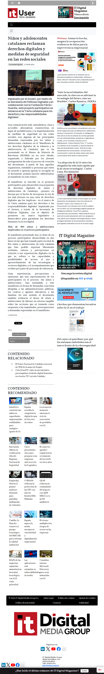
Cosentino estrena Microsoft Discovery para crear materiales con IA (44, 569)
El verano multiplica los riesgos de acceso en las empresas (46, 526)
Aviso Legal (49, 598)
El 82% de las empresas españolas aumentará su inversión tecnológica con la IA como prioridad (15, 572)
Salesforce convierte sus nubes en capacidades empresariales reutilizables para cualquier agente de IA (15, 419)
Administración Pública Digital (18, 340)
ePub (88, 278)
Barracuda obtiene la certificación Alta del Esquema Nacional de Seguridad (14, 456)
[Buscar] (12, 3)
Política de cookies (66, 598)
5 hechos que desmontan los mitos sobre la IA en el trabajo (76, 306)
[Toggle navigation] (11, 24)
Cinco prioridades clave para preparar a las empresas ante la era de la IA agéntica (30, 456)
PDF (81, 278)
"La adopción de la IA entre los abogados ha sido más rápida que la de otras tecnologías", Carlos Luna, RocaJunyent (76, 167)
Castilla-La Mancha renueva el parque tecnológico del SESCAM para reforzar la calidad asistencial (15, 532)
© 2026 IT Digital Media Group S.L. (24, 598)
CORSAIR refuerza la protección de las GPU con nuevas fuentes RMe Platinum (30, 490)
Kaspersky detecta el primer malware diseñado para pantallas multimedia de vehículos (14, 493)
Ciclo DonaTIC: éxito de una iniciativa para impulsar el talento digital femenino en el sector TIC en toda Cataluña (34, 373)
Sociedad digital (19, 334)
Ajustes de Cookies (87, 598)
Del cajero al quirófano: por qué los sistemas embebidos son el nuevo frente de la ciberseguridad (76, 342)
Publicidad (84, 603)
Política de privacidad (24, 603)
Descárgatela (81, 17)
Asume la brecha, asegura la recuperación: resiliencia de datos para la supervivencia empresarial (72, 43)
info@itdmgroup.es (50, 665)
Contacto (57, 603)
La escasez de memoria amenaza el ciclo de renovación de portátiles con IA (45, 416)
